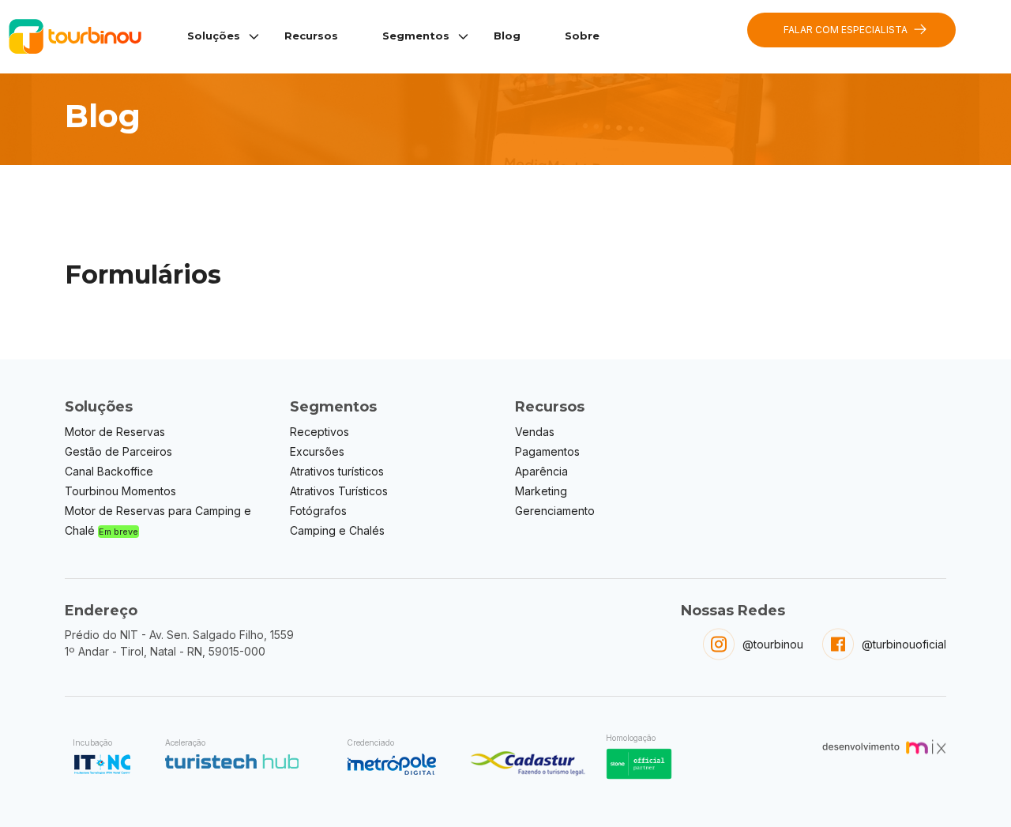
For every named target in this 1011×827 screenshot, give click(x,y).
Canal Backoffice (109, 471)
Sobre (582, 35)
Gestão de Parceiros (118, 451)
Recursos (311, 35)
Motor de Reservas (115, 431)
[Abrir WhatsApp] (971, 787)
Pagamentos (547, 451)
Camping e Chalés (337, 530)
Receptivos (319, 431)
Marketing (541, 491)
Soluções (213, 35)
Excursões (317, 451)
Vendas (534, 431)
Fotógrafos (318, 510)
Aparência (541, 471)
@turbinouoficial (904, 644)
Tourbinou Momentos (120, 491)
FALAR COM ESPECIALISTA (846, 30)
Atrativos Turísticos (339, 491)
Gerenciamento (555, 510)
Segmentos (415, 35)
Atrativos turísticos (337, 471)
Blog (507, 35)
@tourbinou (772, 644)
